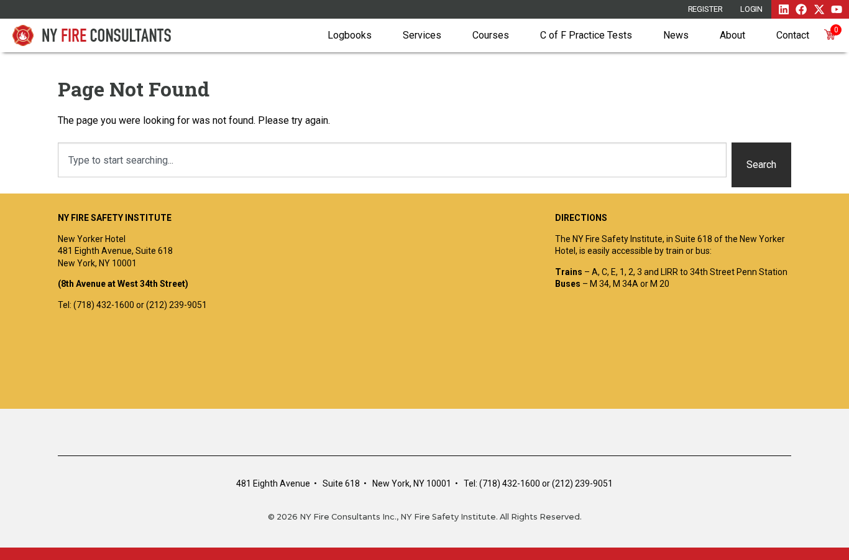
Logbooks (350, 35)
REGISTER (705, 9)
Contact (792, 35)
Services (422, 35)
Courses (490, 35)
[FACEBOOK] (801, 9)
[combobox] (392, 159)
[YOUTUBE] (836, 9)
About (732, 35)
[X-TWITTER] (819, 9)
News (676, 35)
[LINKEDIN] (783, 9)
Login (751, 9)
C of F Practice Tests (586, 35)
